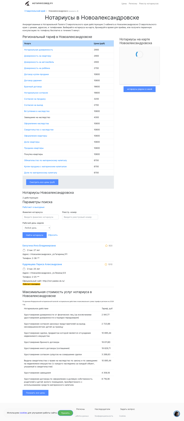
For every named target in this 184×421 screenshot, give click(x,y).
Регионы (133, 3)
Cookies (122, 416)
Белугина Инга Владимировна (39, 245)
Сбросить (53, 235)
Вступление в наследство (37, 111)
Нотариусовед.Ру (42, 3)
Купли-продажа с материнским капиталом (45, 166)
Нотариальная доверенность (38, 49)
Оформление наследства (36, 123)
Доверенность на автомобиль (39, 62)
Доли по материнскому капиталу (40, 172)
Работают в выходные (33, 207)
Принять (65, 413)
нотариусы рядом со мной (139, 89)
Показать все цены (35, 393)
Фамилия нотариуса (33, 212)
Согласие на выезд (33, 105)
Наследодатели (102, 409)
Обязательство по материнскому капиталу (45, 160)
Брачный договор (33, 86)
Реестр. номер (69, 212)
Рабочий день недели (33, 223)
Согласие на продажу (35, 99)
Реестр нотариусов (148, 3)
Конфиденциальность (104, 416)
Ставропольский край (35, 11)
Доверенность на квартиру (37, 56)
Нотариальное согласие (36, 92)
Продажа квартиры (34, 148)
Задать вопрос (127, 409)
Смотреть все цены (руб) (42, 182)
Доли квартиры (32, 142)
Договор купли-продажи (36, 74)
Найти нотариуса (34, 235)
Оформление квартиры (35, 135)
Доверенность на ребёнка (37, 68)
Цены (124, 3)
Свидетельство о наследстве (38, 129)
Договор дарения (33, 80)
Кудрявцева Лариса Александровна (42, 264)
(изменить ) (73, 11)
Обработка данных (80, 416)
